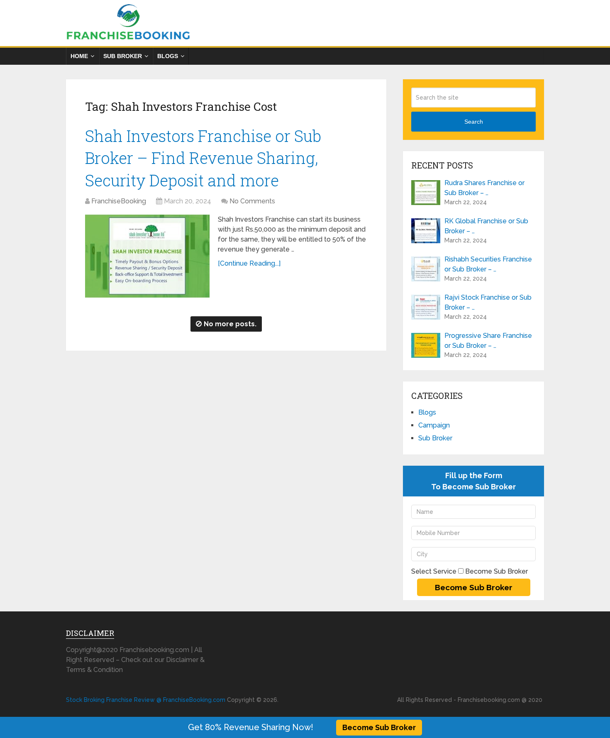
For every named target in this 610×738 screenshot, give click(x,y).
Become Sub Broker (379, 727)
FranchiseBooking (118, 201)
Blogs (167, 56)
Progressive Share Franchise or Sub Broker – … (488, 340)
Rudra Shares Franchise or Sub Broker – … (484, 188)
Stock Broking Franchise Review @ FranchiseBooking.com (145, 699)
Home (79, 56)
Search (473, 121)
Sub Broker (122, 56)
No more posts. (230, 324)
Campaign (434, 425)
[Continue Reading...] (249, 263)
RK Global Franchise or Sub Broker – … (486, 226)
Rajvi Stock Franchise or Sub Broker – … (488, 302)
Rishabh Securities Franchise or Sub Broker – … (488, 264)
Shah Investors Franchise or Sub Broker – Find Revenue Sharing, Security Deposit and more (203, 157)
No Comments (252, 201)
